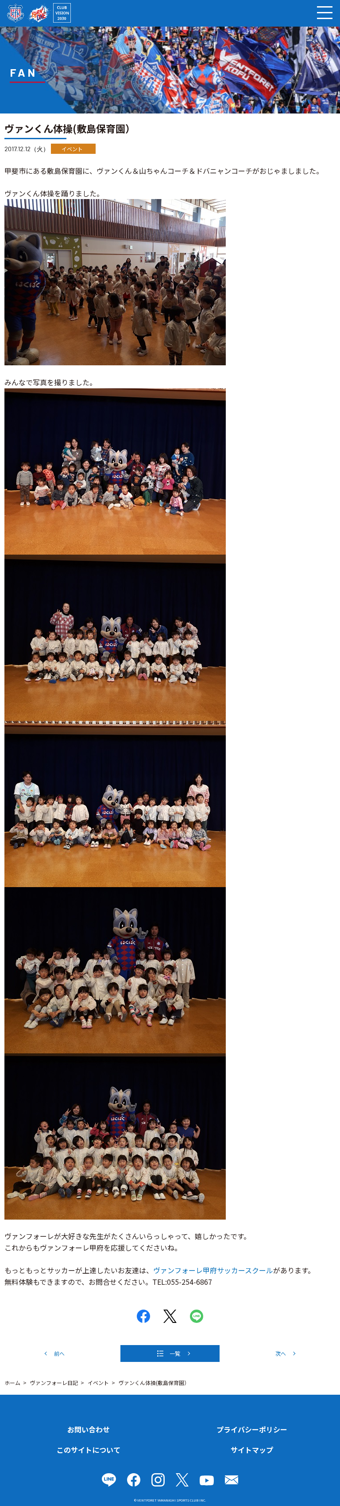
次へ (280, 1353)
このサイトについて (88, 1449)
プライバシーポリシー (251, 1429)
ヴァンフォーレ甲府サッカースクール (213, 1270)
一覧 (175, 1353)
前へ (59, 1353)
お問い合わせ (88, 1429)
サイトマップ (252, 1449)
